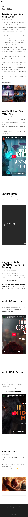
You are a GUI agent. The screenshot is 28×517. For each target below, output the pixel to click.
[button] (26, 1)
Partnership (10, 19)
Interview (9, 270)
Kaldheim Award (9, 451)
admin (4, 19)
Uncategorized (8, 304)
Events (7, 270)
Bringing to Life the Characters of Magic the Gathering (13, 265)
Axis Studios (11, 391)
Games (7, 19)
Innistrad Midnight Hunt (12, 372)
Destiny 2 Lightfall (10, 193)
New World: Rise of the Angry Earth (12, 113)
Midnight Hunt (18, 391)
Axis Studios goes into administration (12, 15)
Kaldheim (16, 462)
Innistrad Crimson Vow (12, 301)
